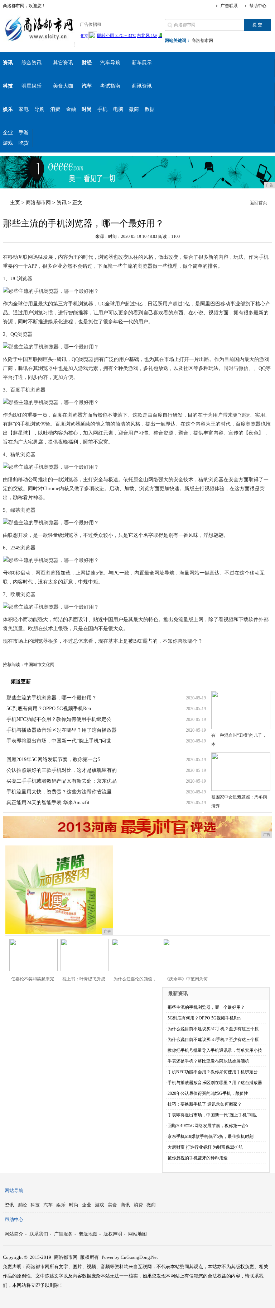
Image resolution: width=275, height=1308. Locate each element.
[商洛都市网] (38, 40)
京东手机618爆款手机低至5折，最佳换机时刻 (211, 1136)
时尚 (73, 1205)
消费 (55, 109)
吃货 (24, 143)
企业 (8, 132)
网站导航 (14, 1190)
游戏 (8, 143)
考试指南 (110, 86)
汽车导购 (110, 62)
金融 (71, 109)
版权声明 (112, 1234)
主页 (15, 202)
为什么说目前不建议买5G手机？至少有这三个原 (213, 1028)
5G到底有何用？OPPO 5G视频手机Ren (48, 708)
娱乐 (61, 1205)
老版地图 (88, 1234)
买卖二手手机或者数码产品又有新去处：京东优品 (61, 781)
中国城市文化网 (39, 664)
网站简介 (14, 1234)
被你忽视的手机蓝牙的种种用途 (198, 1158)
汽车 (48, 1205)
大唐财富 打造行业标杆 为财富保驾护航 (205, 1147)
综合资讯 (31, 62)
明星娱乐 (31, 86)
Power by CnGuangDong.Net (130, 1257)
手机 (102, 109)
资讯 (62, 202)
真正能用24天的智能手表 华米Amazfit (48, 802)
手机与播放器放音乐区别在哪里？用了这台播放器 (61, 730)
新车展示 (142, 62)
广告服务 (63, 1234)
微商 (134, 109)
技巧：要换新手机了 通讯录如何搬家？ (205, 1104)
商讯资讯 (142, 86)
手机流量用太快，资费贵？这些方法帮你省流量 (59, 791)
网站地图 (137, 1234)
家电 (24, 109)
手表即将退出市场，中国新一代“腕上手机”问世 (58, 741)
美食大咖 (63, 86)
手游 (24, 132)
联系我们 (38, 1234)
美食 (112, 1205)
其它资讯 (63, 62)
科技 (35, 1205)
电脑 (118, 109)
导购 (39, 109)
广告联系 (229, 5)
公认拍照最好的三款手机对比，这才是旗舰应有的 (61, 770)
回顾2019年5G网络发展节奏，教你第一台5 (53, 759)
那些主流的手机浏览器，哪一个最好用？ (51, 697)
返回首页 (258, 202)
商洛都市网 (202, 40)
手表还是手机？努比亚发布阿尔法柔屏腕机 (208, 1061)
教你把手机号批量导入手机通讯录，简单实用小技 (215, 1050)
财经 (22, 1205)
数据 (150, 109)
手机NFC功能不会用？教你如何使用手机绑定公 (58, 719)
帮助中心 (257, 5)
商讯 (125, 1205)
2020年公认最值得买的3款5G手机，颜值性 (208, 1093)
